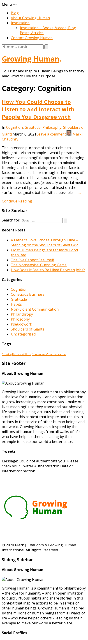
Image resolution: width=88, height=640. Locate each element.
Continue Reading (17, 201)
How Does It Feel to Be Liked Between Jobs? (48, 269)
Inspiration (20, 22)
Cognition (14, 127)
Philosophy (51, 127)
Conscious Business (27, 294)
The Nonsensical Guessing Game (39, 264)
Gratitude (33, 127)
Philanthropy (22, 314)
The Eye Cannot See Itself (32, 259)
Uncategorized (23, 334)
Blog (15, 12)
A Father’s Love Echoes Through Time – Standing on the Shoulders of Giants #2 (44, 242)
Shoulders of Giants (27, 329)
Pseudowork (21, 324)
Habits (16, 304)
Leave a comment (51, 134)
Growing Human (30, 59)
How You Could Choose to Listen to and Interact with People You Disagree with (38, 109)
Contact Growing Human (32, 37)
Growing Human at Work (16, 354)
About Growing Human (30, 17)
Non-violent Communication (35, 309)
